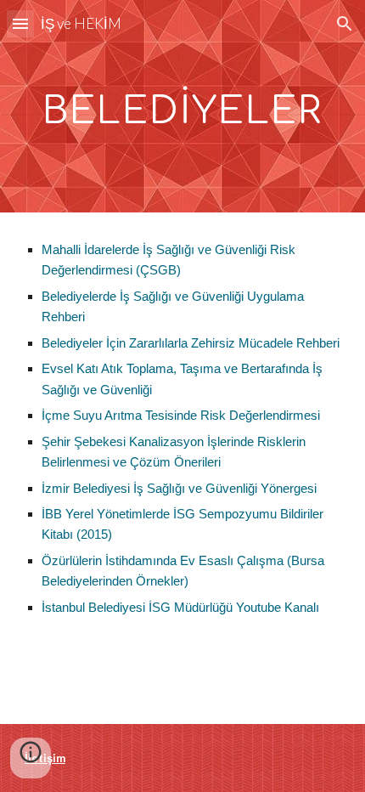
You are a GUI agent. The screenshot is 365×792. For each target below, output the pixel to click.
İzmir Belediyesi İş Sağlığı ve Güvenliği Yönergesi (179, 488)
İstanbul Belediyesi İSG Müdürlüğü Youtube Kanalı (180, 607)
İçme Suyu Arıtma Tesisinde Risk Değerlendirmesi (181, 415)
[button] (20, 23)
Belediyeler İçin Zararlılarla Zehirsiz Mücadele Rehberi (191, 343)
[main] (183, 106)
